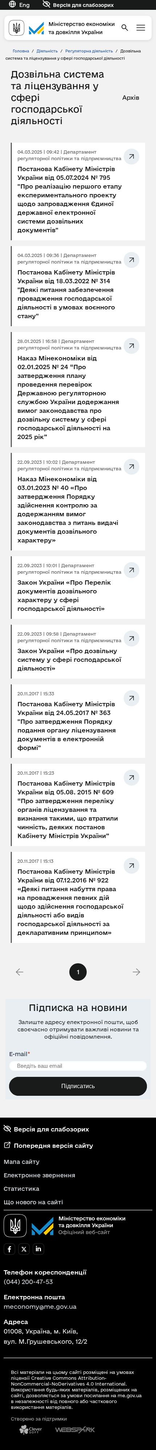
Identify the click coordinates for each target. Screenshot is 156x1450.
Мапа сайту (22, 1161)
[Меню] (140, 27)
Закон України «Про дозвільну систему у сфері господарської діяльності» (69, 659)
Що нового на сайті (33, 1202)
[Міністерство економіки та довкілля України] (65, 1225)
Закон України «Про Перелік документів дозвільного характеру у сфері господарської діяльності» (64, 595)
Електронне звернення (39, 1175)
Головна (21, 51)
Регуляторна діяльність (89, 51)
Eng (24, 5)
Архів (130, 97)
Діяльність (47, 51)
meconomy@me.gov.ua (40, 1306)
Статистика (21, 1188)
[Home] (62, 28)
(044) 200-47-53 (28, 1281)
